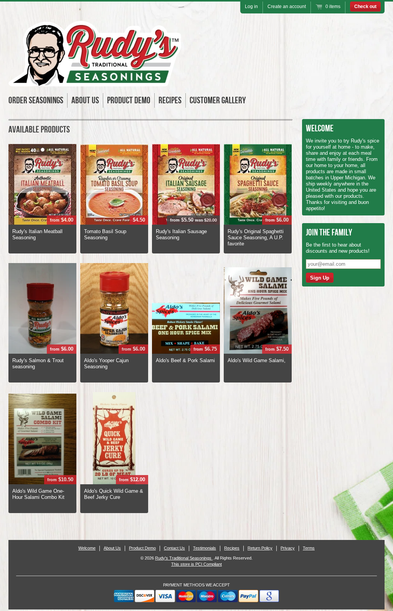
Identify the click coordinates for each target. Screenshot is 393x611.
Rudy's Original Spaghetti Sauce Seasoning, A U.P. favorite (256, 238)
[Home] (94, 81)
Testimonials (204, 548)
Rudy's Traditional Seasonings (184, 558)
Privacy (288, 548)
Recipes (170, 100)
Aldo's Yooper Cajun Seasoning (106, 363)
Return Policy (260, 548)
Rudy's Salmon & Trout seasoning (38, 363)
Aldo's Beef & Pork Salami (185, 360)
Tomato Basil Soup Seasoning (105, 234)
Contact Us (174, 548)
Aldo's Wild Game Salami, (257, 360)
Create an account (287, 6)
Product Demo (128, 100)
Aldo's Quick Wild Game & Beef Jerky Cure (113, 494)
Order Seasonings (35, 100)
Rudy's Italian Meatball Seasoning (37, 234)
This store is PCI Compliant (196, 564)
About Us (85, 100)
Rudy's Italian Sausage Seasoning (181, 234)
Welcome (87, 548)
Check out (365, 6)
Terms (309, 548)
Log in (251, 6)
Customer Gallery (218, 100)
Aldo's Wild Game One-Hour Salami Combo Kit (38, 494)
